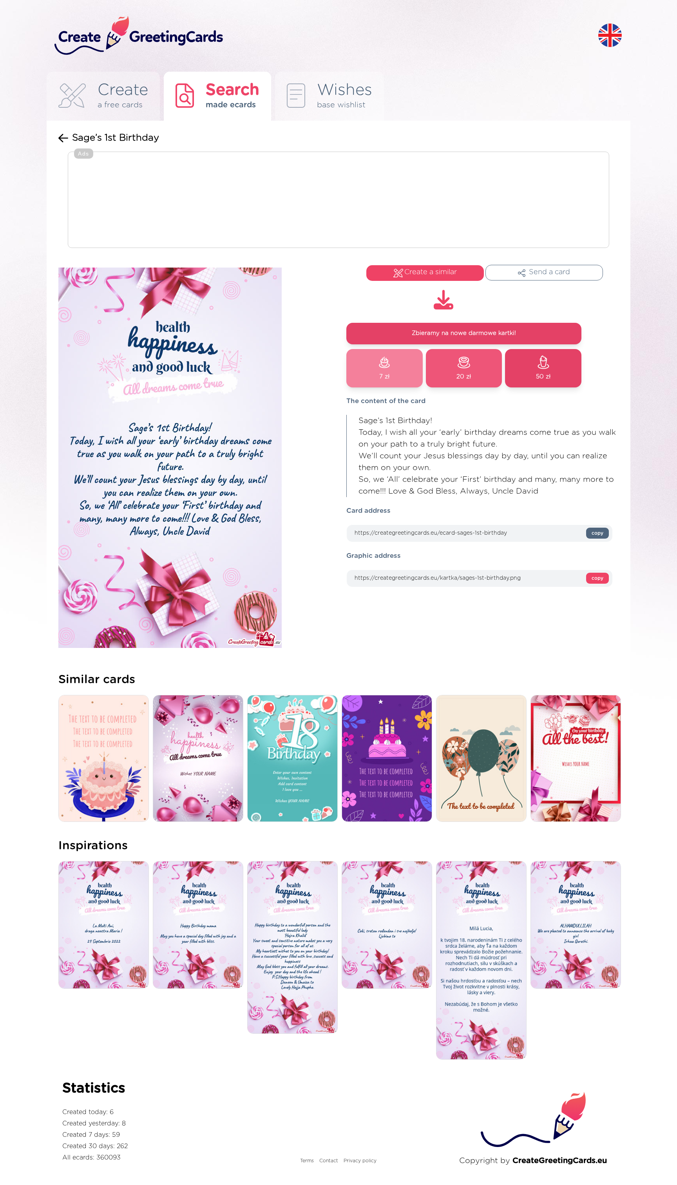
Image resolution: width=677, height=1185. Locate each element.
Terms (307, 1160)
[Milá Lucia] (483, 961)
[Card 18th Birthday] (294, 759)
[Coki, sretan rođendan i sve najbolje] (389, 925)
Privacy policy (360, 1160)
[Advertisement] (338, 200)
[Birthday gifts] (577, 759)
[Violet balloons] (200, 759)
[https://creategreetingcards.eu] (320, 36)
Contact (328, 1160)
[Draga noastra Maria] (105, 925)
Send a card (549, 272)
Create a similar (430, 272)
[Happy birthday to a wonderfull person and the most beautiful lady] (294, 948)
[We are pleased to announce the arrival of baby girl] (577, 925)
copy (597, 533)
